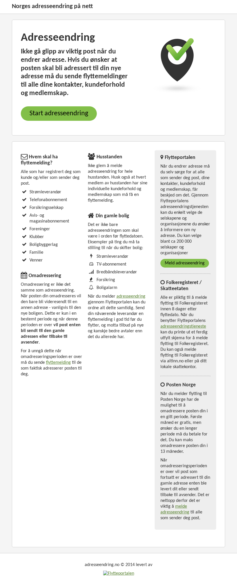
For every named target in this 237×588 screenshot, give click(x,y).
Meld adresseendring (185, 263)
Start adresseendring (58, 113)
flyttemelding (58, 362)
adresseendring (130, 296)
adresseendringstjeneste (183, 326)
